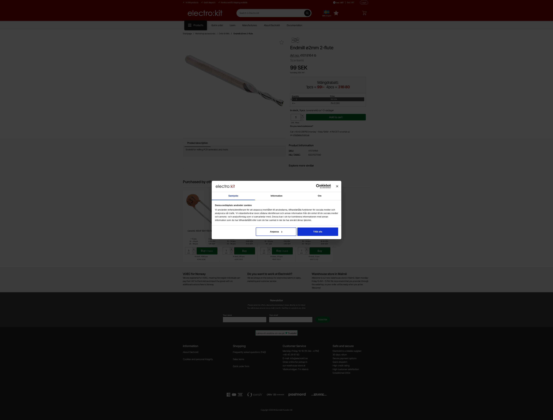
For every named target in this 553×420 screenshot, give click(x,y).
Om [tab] (319, 196)
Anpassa (274, 231)
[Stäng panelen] (337, 186)
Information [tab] (276, 196)
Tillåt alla (317, 231)
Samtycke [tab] (233, 196)
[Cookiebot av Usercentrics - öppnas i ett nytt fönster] (318, 186)
